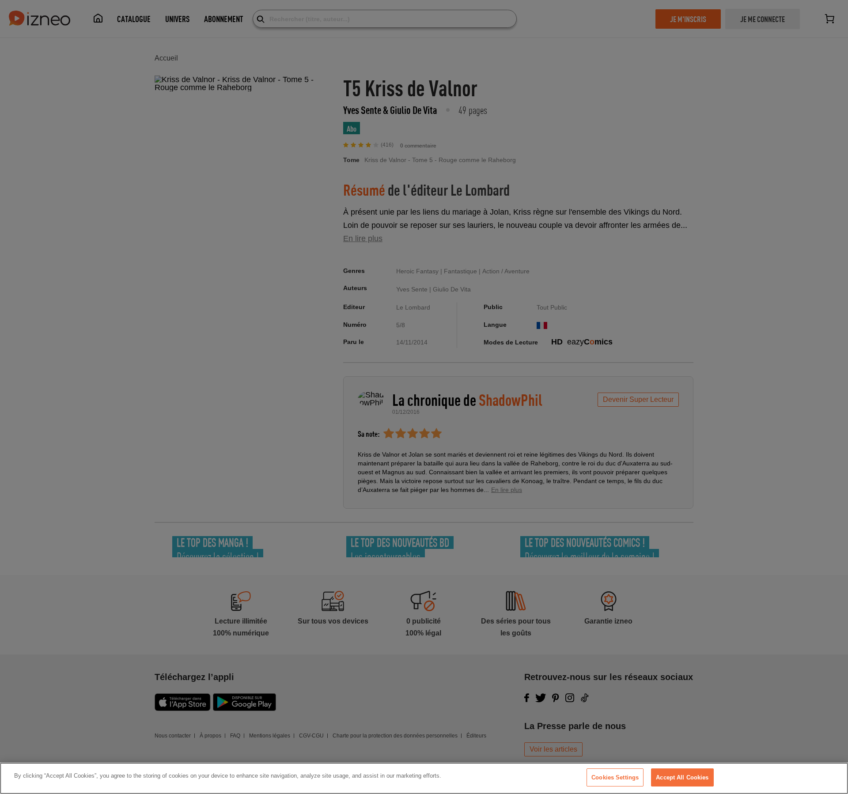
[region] (424, 778)
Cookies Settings (615, 777)
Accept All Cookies (682, 777)
